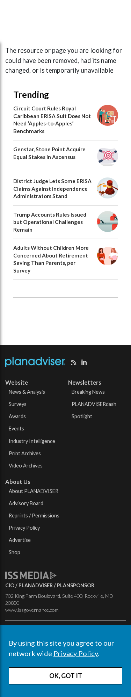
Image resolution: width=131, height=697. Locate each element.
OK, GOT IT (65, 676)
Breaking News (88, 392)
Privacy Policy (75, 653)
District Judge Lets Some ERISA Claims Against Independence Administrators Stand (52, 188)
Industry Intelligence (32, 441)
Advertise (20, 540)
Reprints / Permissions (34, 515)
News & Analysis (27, 392)
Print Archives (25, 453)
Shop (14, 552)
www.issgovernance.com (32, 610)
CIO (9, 585)
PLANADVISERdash (94, 404)
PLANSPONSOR (75, 585)
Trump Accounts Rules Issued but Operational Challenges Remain (49, 222)
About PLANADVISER (33, 491)
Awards (17, 416)
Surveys (18, 404)
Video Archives (26, 466)
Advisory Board (26, 503)
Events (16, 428)
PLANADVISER (36, 585)
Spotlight (82, 416)
